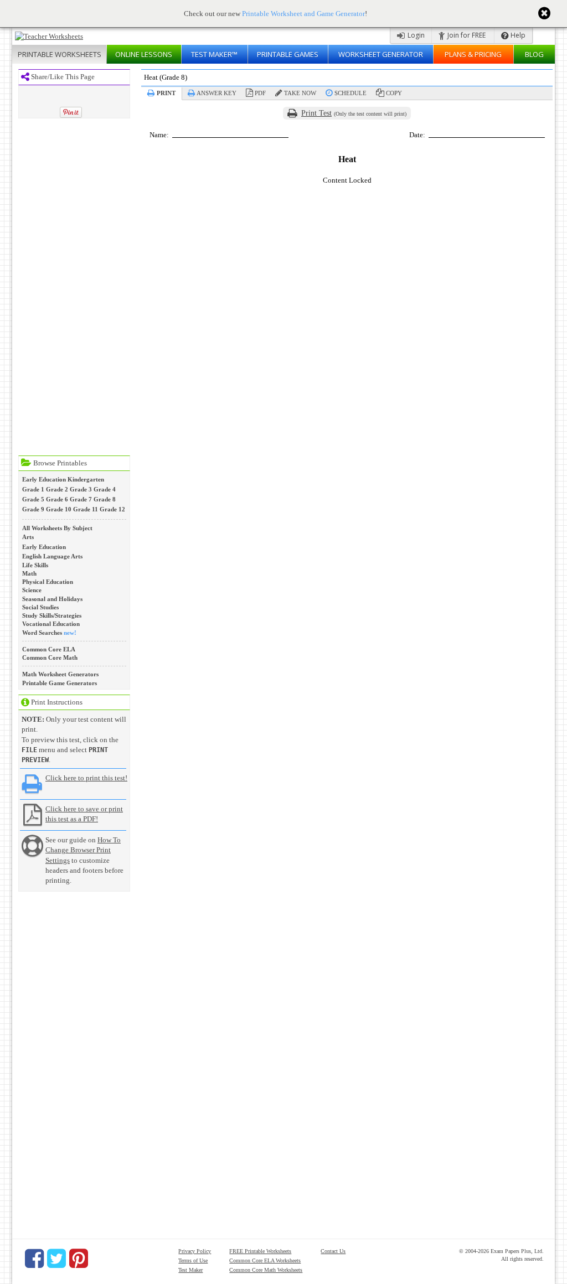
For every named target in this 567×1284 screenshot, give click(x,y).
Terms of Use (193, 1260)
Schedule (350, 93)
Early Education (44, 479)
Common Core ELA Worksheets (265, 1260)
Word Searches (42, 632)
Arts (28, 537)
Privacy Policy (194, 1251)
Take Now (300, 93)
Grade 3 (81, 489)
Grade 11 (85, 509)
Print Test (316, 113)
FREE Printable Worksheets (260, 1251)
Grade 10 (58, 509)
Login (415, 35)
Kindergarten (86, 479)
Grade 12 (112, 509)
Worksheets (59, 54)
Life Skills (35, 565)
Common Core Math (50, 657)
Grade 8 (105, 499)
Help (517, 35)
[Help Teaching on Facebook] (34, 1258)
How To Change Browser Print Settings (83, 850)
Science (32, 590)
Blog (534, 54)
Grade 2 (57, 489)
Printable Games (287, 54)
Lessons (143, 54)
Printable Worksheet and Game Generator (303, 13)
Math (29, 573)
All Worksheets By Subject (57, 528)
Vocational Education (51, 623)
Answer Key (216, 93)
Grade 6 (57, 499)
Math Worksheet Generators (60, 674)
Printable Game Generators (59, 683)
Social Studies (40, 607)
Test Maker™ (214, 54)
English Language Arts (52, 556)
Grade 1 (33, 489)
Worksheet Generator (380, 54)
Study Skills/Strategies (51, 615)
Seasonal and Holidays (52, 599)
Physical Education (47, 581)
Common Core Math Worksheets (265, 1270)
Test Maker (190, 1270)
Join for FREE (466, 35)
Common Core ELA (48, 649)
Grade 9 (33, 509)
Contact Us (333, 1251)
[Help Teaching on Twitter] (56, 1258)
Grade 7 (81, 499)
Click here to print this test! (86, 778)
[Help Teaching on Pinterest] (78, 1258)
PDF (260, 93)
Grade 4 (105, 489)
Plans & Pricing (473, 54)
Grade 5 (33, 499)
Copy (394, 93)
